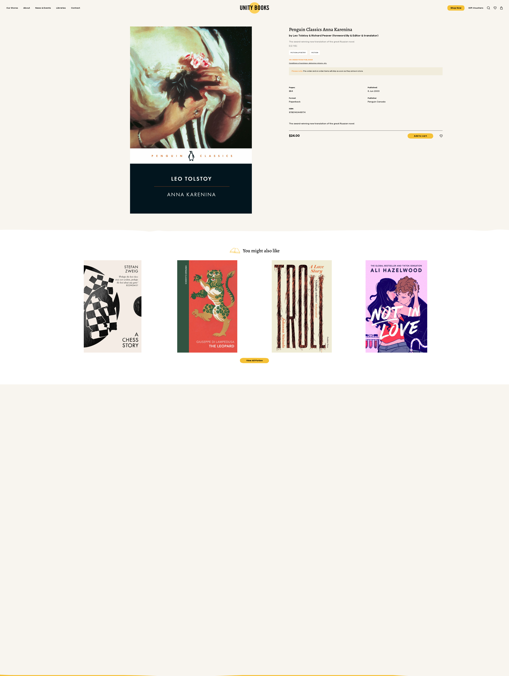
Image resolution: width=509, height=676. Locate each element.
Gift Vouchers (475, 8)
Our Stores (12, 8)
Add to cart (420, 136)
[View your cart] (501, 7)
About (26, 8)
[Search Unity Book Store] (488, 7)
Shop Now (456, 8)
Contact (75, 8)
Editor (357, 35)
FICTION (314, 52)
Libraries (61, 8)
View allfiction (254, 360)
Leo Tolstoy (301, 35)
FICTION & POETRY (298, 52)
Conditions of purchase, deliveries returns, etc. (308, 63)
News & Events (43, 8)
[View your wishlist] (495, 7)
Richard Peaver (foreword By (330, 35)
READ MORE (293, 46)
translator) (371, 35)
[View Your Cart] (501, 7)
